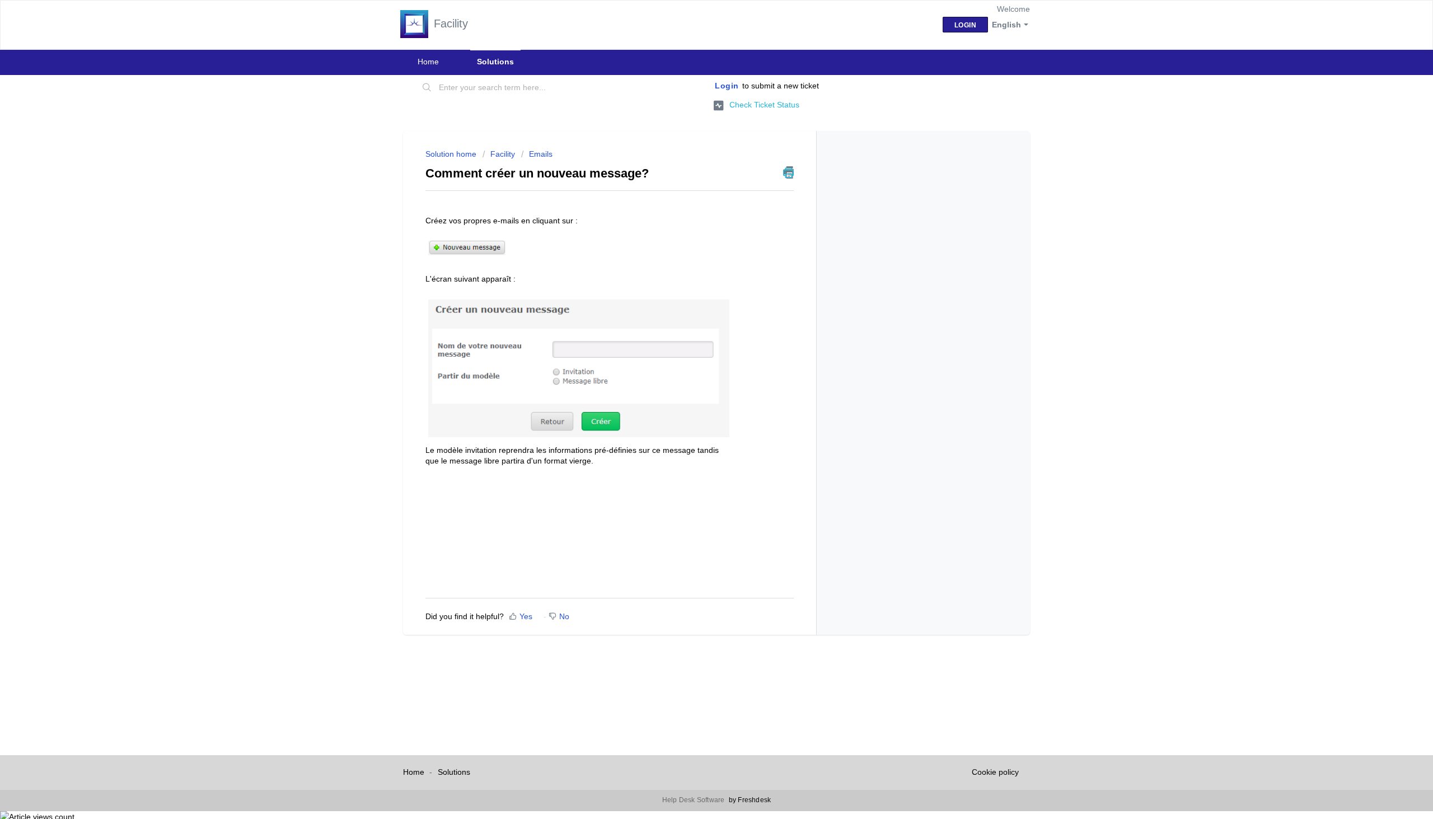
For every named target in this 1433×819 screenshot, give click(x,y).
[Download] (696, 266)
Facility (502, 153)
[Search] (427, 88)
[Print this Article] (788, 172)
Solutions (495, 61)
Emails (540, 153)
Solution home (452, 153)
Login (727, 85)
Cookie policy (995, 771)
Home (428, 61)
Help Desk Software (694, 800)
